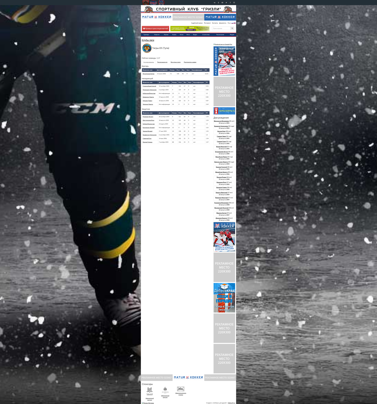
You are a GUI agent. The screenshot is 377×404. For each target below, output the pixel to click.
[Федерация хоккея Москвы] (161, 2)
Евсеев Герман (147, 142)
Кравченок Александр (149, 135)
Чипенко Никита (148, 104)
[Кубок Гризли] (188, 9)
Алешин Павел (147, 100)
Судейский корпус (197, 23)
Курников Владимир (221, 203)
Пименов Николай (221, 197)
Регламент (207, 23)
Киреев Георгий (221, 167)
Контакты (215, 23)
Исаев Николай (221, 146)
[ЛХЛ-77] (190, 28)
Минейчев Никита (221, 172)
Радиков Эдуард (148, 116)
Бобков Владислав (149, 124)
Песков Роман (221, 177)
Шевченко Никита (148, 97)
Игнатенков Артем (148, 74)
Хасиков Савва (221, 187)
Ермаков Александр (221, 126)
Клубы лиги (148, 40)
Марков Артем (221, 213)
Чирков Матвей (147, 131)
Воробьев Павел (221, 157)
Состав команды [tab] (148, 62)
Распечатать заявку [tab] (190, 62)
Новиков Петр (221, 182)
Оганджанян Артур (221, 152)
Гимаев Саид (221, 141)
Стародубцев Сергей (149, 86)
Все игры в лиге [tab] (176, 62)
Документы (223, 23)
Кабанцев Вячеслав (149, 93)
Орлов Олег (221, 131)
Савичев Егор (147, 138)
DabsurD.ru (231, 403)
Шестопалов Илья (148, 120)
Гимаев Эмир (221, 136)
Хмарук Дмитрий (221, 192)
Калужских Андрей (149, 127)
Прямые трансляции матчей (156, 28)
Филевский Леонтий (221, 208)
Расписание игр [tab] (162, 62)
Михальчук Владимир (221, 121)
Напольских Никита (221, 162)
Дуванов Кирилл (221, 218)
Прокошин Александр (149, 90)
